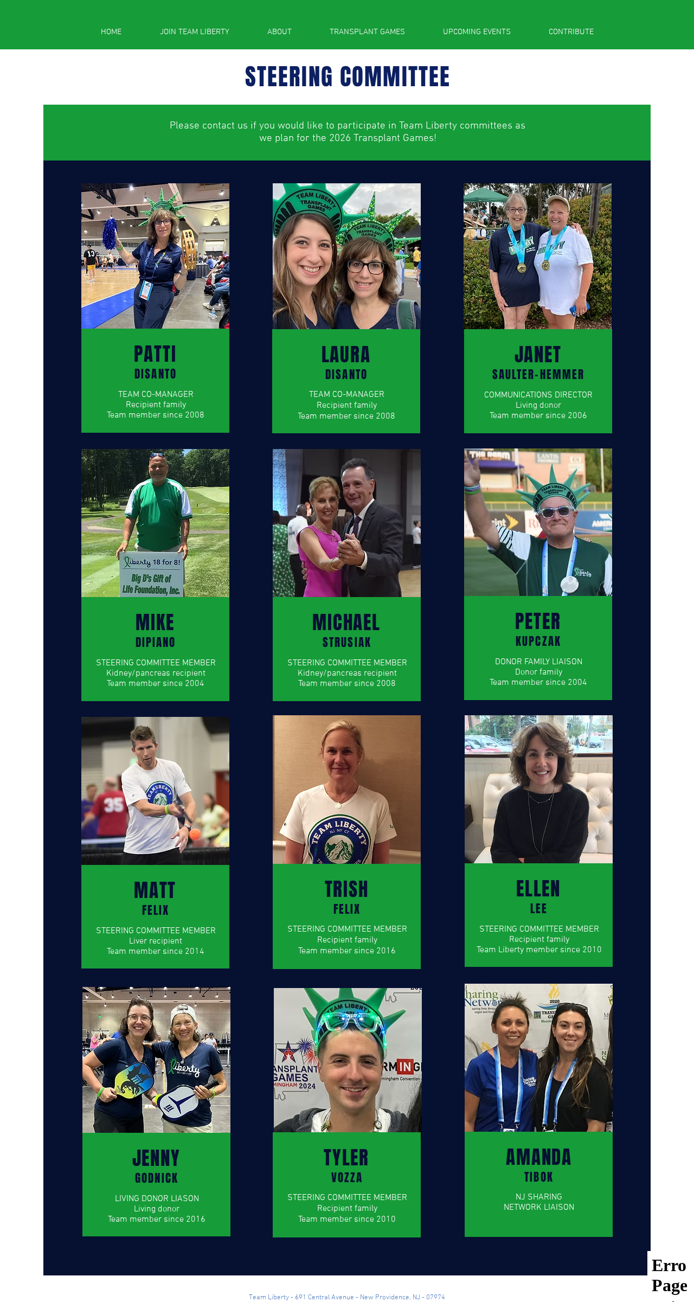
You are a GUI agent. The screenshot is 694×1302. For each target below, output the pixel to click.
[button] (279, 32)
